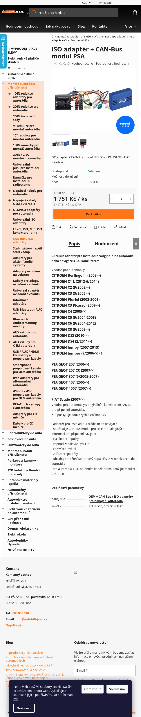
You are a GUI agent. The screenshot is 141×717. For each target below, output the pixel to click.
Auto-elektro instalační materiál (22, 501)
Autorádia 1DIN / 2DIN (21, 76)
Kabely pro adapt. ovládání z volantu (26, 282)
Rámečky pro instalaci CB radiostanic (22, 180)
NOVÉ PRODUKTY (21, 550)
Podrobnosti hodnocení (112, 64)
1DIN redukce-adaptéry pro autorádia (23, 97)
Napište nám (15, 625)
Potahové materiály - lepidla (24, 482)
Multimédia (16, 68)
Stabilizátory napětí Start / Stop (27, 250)
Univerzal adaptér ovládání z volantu (26, 292)
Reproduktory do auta (25, 433)
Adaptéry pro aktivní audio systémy (23, 261)
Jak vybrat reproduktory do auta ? (29, 665)
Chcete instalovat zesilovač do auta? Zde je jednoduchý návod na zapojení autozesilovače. (35, 678)
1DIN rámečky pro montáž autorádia (26, 147)
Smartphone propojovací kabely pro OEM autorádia (27, 368)
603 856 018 (20, 613)
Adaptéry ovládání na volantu (26, 273)
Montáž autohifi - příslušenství (21, 453)
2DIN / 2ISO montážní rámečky (27, 156)
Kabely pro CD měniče (23, 425)
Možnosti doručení (65, 177)
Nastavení (24, 708)
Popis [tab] (74, 243)
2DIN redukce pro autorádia (25, 108)
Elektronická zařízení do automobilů (24, 511)
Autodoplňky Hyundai (18, 542)
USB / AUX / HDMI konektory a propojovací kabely (27, 355)
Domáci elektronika (23, 528)
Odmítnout (92, 689)
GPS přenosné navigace (18, 520)
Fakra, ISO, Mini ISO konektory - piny (27, 231)
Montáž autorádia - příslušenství (22, 85)
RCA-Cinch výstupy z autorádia (26, 406)
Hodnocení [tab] (106, 243)
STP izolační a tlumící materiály (24, 472)
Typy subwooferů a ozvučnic (25, 670)
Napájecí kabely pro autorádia (27, 192)
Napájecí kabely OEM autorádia (24, 202)
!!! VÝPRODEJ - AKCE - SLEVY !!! (23, 50)
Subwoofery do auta (23, 445)
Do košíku (93, 214)
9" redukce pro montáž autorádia (26, 127)
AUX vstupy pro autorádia (24, 334)
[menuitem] (22, 26)
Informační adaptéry (21, 302)
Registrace (125, 2)
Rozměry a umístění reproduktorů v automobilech (30, 659)
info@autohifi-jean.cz (31, 619)
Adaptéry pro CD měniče (25, 415)
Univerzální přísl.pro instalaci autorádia (26, 167)
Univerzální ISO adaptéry (24, 221)
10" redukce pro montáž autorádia (26, 137)
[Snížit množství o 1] (112, 198)
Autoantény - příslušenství (18, 491)
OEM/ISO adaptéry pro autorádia (26, 211)
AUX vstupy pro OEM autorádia (24, 344)
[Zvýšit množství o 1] (130, 198)
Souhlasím (117, 689)
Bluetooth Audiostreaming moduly (25, 322)
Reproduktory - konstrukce (24, 653)
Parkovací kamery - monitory (23, 462)
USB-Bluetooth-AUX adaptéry (27, 311)
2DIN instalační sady (24, 118)
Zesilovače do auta (22, 439)
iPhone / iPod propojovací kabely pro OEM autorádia (27, 394)
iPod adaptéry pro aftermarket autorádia (26, 381)
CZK (85, 2)
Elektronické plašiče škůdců (23, 60)
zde (15, 699)
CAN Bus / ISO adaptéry (23, 240)
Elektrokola (17, 534)
